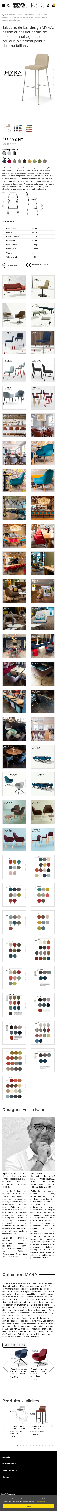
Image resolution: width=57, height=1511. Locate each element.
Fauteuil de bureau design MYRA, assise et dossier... (18, 1371)
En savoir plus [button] (40, 1501)
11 (49, 1446)
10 (46, 1446)
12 (52, 1446)
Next (51, 1366)
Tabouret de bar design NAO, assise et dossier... (38, 1428)
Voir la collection (15, 1345)
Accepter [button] (28, 1506)
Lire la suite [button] (7, 222)
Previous (5, 1366)
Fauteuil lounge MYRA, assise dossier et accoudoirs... (38, 1372)
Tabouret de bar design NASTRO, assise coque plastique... (17, 1430)
